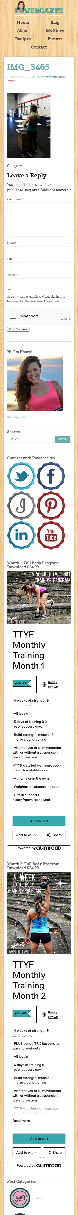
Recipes (23, 39)
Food (39, 1198)
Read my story (16, 417)
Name (11, 242)
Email (11, 259)
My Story (55, 31)
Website (12, 275)
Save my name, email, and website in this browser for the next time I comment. (36, 299)
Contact (39, 47)
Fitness (55, 39)
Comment (15, 199)
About (23, 31)
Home (23, 23)
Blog (55, 23)
